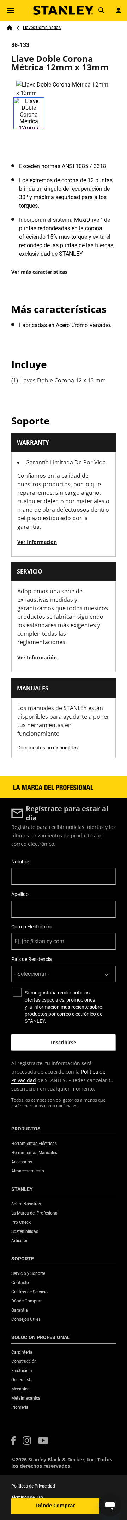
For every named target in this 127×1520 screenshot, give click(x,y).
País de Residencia (31, 959)
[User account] (118, 10)
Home (9, 27)
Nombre (20, 862)
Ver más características (39, 271)
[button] (13, 1440)
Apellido (20, 894)
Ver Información (37, 542)
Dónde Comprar (55, 1505)
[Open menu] (10, 10)
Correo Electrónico (31, 927)
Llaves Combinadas (42, 27)
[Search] (101, 10)
